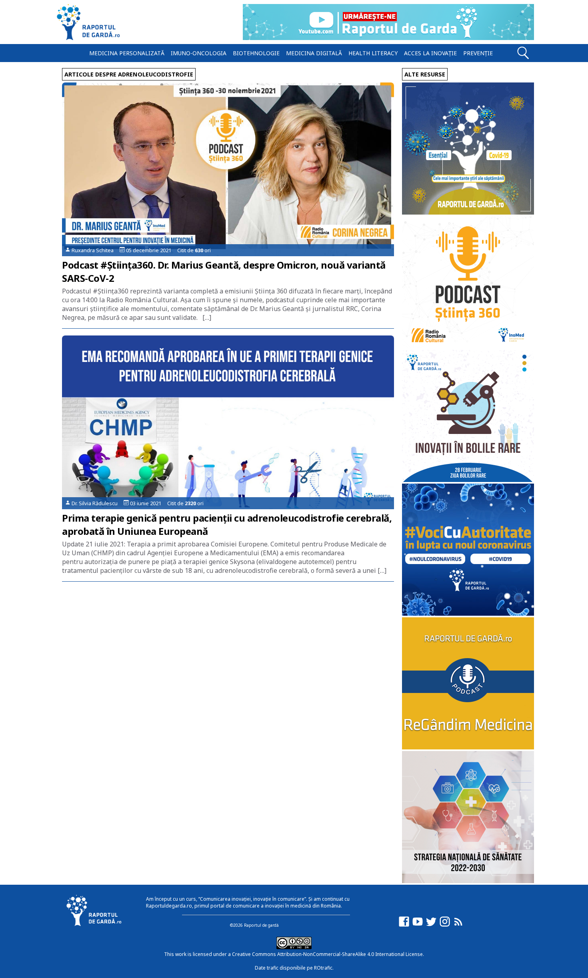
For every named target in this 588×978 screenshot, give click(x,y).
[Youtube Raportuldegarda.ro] (418, 925)
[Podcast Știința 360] (468, 346)
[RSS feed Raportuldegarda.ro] (458, 925)
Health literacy (373, 53)
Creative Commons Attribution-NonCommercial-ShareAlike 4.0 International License (327, 954)
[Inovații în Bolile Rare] (468, 479)
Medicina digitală (314, 53)
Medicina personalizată (126, 53)
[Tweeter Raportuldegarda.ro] (431, 925)
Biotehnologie (256, 53)
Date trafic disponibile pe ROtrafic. (294, 967)
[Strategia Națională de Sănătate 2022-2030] (468, 881)
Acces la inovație (430, 53)
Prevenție (478, 53)
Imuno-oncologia (198, 53)
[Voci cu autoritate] (468, 613)
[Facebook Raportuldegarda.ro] (404, 925)
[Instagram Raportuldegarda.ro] (445, 925)
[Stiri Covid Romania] (468, 212)
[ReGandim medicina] (468, 747)
